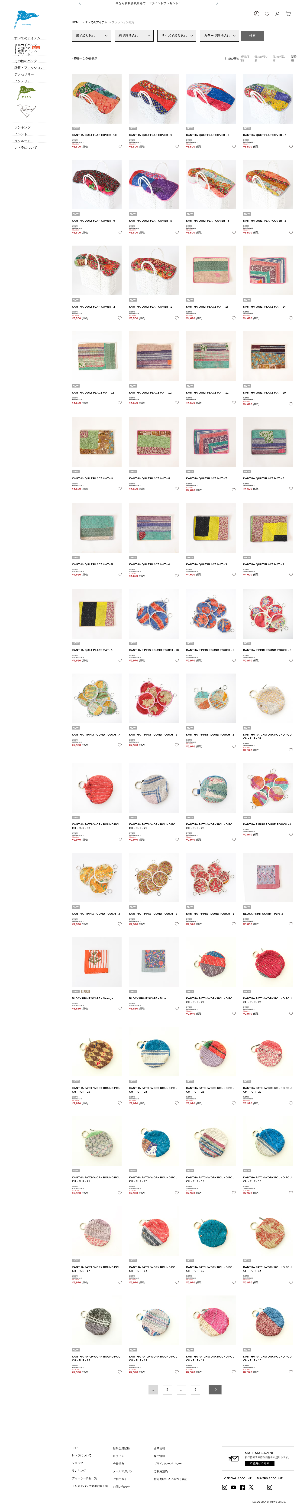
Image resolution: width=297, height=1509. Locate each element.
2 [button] (167, 1389)
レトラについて (81, 1455)
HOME (76, 22)
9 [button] (195, 1389)
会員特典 (118, 1463)
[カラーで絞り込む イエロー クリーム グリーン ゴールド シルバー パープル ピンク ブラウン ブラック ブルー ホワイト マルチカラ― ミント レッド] (219, 36)
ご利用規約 (161, 1471)
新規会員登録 (121, 1448)
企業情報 (159, 1448)
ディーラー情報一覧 (84, 1478)
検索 (252, 35)
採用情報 (159, 1456)
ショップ (77, 1463)
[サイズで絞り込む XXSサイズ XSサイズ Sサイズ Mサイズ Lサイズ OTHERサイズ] (176, 36)
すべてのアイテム (96, 22)
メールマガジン (122, 1471)
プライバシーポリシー (168, 1463)
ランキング (79, 1470)
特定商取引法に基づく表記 (170, 1479)
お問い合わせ (121, 1486)
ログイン (118, 1456)
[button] (215, 1389)
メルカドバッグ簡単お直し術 (90, 1486)
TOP (74, 1448)
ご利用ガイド (121, 1479)
